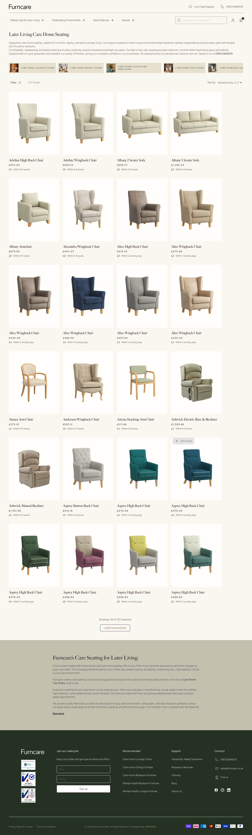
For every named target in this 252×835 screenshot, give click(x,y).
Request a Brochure (182, 767)
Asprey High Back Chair (133, 506)
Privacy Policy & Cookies (20, 826)
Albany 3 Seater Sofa (185, 160)
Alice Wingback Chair (186, 247)
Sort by (211, 82)
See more (58, 713)
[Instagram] (222, 790)
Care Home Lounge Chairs (137, 759)
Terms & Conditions (46, 826)
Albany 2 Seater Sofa (131, 160)
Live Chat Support (204, 6)
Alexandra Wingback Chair (81, 247)
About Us (177, 791)
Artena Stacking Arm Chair (135, 419)
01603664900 (228, 759)
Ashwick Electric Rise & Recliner (194, 419)
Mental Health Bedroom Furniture (141, 783)
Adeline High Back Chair (26, 160)
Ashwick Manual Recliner (26, 506)
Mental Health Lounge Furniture (140, 791)
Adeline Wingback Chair (80, 160)
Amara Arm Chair (21, 419)
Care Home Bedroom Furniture (139, 775)
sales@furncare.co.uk (231, 768)
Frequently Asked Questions (187, 759)
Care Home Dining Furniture (138, 767)
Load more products (115, 627)
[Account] (233, 20)
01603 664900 (234, 6)
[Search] (179, 20)
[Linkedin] (228, 790)
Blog (174, 783)
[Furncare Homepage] (20, 6)
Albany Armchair (20, 247)
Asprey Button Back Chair (81, 506)
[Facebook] (216, 790)
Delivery (176, 775)
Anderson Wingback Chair (81, 419)
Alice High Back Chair (132, 247)
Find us (224, 777)
